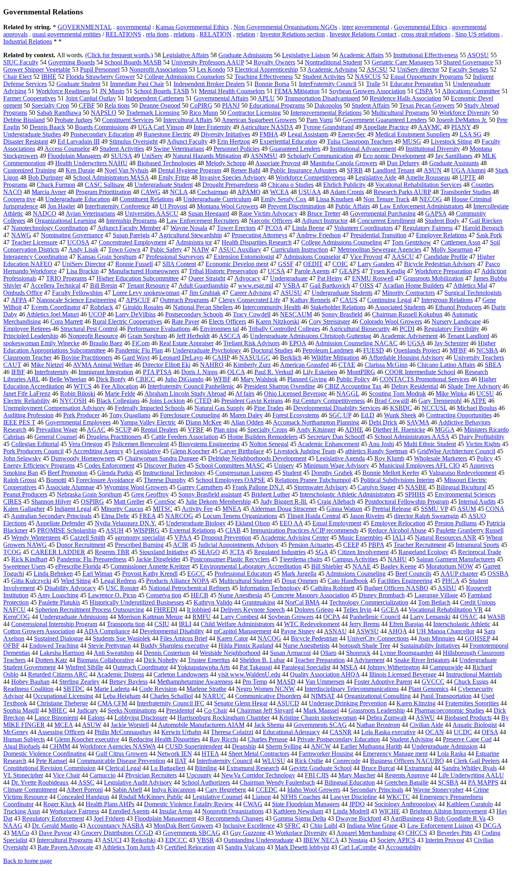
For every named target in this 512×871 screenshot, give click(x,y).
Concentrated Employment (132, 242)
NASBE (416, 487)
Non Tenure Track (386, 199)
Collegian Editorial (35, 444)
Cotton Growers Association (39, 631)
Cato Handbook (348, 580)
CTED (203, 400)
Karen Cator (232, 638)
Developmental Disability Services (336, 407)
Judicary (87, 710)
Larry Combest (239, 616)
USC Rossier (122, 588)
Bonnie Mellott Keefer (390, 472)
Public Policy (353, 379)
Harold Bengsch (483, 227)
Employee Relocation (398, 523)
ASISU (447, 588)
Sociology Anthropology (405, 804)
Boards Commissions (101, 127)
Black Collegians (118, 400)
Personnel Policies (237, 148)
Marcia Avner (49, 191)
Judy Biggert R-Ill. (284, 501)
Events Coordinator (55, 307)
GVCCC (433, 681)
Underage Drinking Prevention (348, 703)
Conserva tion (163, 595)
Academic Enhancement (328, 444)
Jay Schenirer (451, 343)
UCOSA (78, 242)
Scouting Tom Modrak (397, 393)
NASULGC (254, 357)
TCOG (12, 552)
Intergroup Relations (447, 299)
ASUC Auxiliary (239, 249)
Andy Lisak (83, 249)
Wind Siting (76, 580)
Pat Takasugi (256, 667)
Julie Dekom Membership (218, 501)
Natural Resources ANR (445, 537)
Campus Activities (355, 559)
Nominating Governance (72, 235)
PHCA (450, 580)
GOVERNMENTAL (85, 27)
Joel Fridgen (109, 818)
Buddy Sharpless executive (174, 645)
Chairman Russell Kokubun (407, 314)
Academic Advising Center (294, 537)
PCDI (407, 328)
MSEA (349, 667)
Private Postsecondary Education (338, 739)
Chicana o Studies (291, 184)
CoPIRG (201, 105)
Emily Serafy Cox (283, 199)
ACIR (180, 544)
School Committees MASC (229, 465)
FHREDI (165, 609)
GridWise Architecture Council (456, 451)
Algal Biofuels (21, 746)
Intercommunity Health (271, 307)
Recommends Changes (235, 818)
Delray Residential (414, 386)
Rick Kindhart (29, 559)
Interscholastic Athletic (461, 624)
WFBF (222, 379)
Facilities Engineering (405, 580)
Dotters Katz (51, 660)
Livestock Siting (451, 141)
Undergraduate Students (342, 292)
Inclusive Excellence (249, 825)
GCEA (390, 609)
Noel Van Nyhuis (126, 170)
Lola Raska (451, 753)
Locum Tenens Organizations (240, 516)
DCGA (492, 825)
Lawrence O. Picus (112, 595)
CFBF (87, 105)
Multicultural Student (245, 580)
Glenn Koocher (190, 451)
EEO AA (291, 523)
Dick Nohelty (161, 660)
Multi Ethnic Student (430, 444)
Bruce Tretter (323, 213)
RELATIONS (123, 34)
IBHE (48, 76)
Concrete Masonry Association (310, 595)
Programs (15, 184)
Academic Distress (120, 674)
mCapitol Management (242, 631)
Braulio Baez (105, 343)
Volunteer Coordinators (363, 227)
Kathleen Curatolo (469, 804)
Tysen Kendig (387, 271)
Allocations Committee (471, 91)
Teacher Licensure (34, 242)
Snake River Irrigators (422, 660)
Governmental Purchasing (383, 213)
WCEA (279, 191)
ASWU (425, 717)
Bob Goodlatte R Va (460, 818)
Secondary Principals (376, 789)
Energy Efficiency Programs (39, 465)
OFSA (490, 732)
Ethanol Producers (458, 307)
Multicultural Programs (400, 112)
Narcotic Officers (270, 220)
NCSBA (487, 350)
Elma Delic (115, 516)
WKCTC (398, 796)
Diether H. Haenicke (399, 429)
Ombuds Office (22, 292)
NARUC (214, 696)
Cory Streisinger (329, 321)
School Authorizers (206, 782)
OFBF (11, 645)
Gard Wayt (136, 357)
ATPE (478, 400)
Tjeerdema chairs (300, 559)
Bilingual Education (349, 782)
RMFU (201, 616)
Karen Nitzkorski (277, 321)
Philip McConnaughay (123, 732)
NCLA (179, 191)
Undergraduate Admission (445, 746)
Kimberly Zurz (252, 364)
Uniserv (284, 465)
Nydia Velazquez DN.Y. (125, 523)
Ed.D (367, 415)
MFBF (458, 350)
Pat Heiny (329, 278)
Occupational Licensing (63, 696)
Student (292, 472)
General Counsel (55, 436)
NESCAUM (296, 314)
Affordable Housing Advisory (406, 357)
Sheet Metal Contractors (258, 753)
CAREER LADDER (58, 552)
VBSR (205, 840)
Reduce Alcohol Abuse (397, 530)
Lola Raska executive (388, 732)
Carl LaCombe (357, 847)
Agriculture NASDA (266, 127)
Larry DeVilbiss (135, 314)
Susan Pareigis (131, 235)
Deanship (244, 746)
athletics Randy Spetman (376, 451)
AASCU (403, 256)
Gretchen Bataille (406, 782)
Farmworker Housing (326, 753)
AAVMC (430, 127)
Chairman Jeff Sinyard (265, 710)
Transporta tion (126, 624)
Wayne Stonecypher (438, 789)
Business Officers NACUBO (407, 760)
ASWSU (367, 631)
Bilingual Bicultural (461, 487)
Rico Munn (203, 112)
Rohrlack (101, 307)
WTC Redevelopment (312, 624)
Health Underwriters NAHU (91, 163)
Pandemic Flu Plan (139, 350)
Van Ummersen (324, 681)
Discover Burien (165, 465)
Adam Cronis (347, 191)
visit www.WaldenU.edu (249, 674)
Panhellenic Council (375, 616)
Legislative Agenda (340, 458)
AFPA (19, 299)
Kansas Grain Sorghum (106, 256)
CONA (495, 508)
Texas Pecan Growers (426, 105)
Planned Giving (307, 379)
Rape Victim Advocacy (268, 213)
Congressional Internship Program (54, 624)
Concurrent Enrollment (386, 220)
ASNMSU (264, 155)
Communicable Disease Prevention (121, 760)
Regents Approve (407, 775)
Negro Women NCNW (265, 688)
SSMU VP (434, 508)
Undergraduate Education (77, 199)
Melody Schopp (226, 163)
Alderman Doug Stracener (283, 508)
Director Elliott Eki (166, 364)
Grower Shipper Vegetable (36, 69)
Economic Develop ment (237, 263)
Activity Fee (197, 508)
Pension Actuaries (311, 544)
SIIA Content (179, 263)
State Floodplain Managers (306, 804)
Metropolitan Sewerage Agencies (379, 249)
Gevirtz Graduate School (320, 768)
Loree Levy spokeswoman (146, 292)
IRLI (185, 624)
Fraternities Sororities (472, 703)
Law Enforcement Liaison (440, 825)
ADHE (354, 429)
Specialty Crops (267, 429)
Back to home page (27, 860)
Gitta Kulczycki (31, 580)
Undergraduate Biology (196, 523)
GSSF (286, 263)
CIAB (233, 530)
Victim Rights (483, 444)
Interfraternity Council (224, 760)
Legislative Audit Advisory (138, 782)
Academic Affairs (361, 55)
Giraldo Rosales (143, 307)
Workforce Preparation (443, 271)
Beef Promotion (68, 472)
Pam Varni (319, 119)
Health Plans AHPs (110, 804)
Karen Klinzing (416, 703)
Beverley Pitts (454, 832)
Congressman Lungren (244, 472)
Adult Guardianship (203, 285)
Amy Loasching (58, 595)
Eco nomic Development (394, 155)
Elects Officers (227, 321)
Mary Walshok (259, 379)
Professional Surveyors (175, 256)
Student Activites (323, 76)
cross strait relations (425, 34)
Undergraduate (289, 278)
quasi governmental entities (66, 34)
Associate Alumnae (70, 487)
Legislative (147, 451)
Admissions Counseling (356, 573)
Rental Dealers (159, 429)
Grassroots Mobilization (433, 278)
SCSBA (448, 782)
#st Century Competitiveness (328, 400)
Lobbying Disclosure (141, 717)
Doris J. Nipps (199, 371)
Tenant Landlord (468, 335)
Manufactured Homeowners (143, 271)
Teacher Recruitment (420, 544)
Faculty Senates (468, 69)
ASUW (91, 724)
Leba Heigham (121, 696)
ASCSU (377, 69)
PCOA (273, 227)
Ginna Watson (344, 508)
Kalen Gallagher (24, 508)
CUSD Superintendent (193, 746)
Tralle (373, 83)
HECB (199, 595)
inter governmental (365, 27)
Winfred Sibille (84, 667)
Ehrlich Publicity (344, 184)
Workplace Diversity (301, 832)
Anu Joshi (381, 444)
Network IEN (174, 753)
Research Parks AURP (402, 191)
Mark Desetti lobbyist (302, 847)
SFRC (292, 825)
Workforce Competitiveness (311, 177)
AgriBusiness (407, 818)
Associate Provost (277, 163)
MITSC (162, 508)
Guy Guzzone (248, 832)
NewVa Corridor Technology (258, 775)
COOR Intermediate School (420, 371)
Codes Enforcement (109, 465)
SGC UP (340, 415)
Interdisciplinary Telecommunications (351, 688)
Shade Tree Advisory (474, 386)
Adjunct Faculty (187, 141)
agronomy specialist (140, 537)
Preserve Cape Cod (467, 739)
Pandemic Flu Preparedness (91, 559)
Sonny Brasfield (342, 314)
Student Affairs (371, 105)
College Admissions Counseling (341, 242)
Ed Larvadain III (79, 141)
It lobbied (199, 609)
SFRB (355, 170)
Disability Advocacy (70, 588)
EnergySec (352, 134)
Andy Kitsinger (316, 429)
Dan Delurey (403, 163)
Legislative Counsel (217, 796)
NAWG (21, 235)
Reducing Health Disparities (164, 739)
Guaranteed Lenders (294, 148)
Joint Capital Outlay (91, 98)
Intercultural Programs (65, 840)
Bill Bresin (103, 285)
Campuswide (446, 667)
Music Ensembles (360, 537)
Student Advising (411, 739)
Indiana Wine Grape (372, 825)
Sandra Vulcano (245, 847)
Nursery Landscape (456, 321)
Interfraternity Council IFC (170, 703)
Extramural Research (252, 768)
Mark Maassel (321, 710)
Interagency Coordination (35, 256)
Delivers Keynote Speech (252, 609)
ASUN (433, 170)
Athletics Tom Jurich (128, 847)
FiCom (141, 343)
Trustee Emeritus (209, 660)
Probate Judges (73, 119)
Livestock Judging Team (305, 451)
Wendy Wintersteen (35, 537)
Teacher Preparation (319, 660)
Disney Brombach (382, 595)
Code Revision (158, 688)
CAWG (150, 191)
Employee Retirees (27, 328)
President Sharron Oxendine (279, 386)
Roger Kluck (59, 804)
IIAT (181, 760)
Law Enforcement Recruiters (202, 220)
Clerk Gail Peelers (477, 760)
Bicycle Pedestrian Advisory (440, 263)
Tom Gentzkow (411, 242)
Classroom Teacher (27, 357)
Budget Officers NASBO (396, 588)
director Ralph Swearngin (426, 516)
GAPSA (435, 213)
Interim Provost (444, 840)
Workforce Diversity (464, 112)
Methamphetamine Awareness (195, 681)
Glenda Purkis (115, 472)
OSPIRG (92, 501)
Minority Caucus (122, 508)
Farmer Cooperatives (29, 98)
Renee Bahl (245, 170)
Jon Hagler (61, 206)
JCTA (237, 552)
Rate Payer (185, 321)
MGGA (444, 429)
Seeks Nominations (132, 710)
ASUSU (291, 292)
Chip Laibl (323, 825)
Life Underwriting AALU (471, 775)
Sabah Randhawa (59, 112)
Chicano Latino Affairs (446, 364)
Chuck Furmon (56, 184)
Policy (485, 458)
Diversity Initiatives (225, 134)
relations (184, 34)
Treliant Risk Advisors (251, 343)
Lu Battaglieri (167, 768)
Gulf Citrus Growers (122, 753)
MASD (286, 681)
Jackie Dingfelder (158, 559)
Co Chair (215, 710)
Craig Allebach (336, 501)
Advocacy (247, 278)
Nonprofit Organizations (233, 811)
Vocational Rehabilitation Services (418, 184)
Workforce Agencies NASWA (118, 746)
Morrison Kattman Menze (150, 616)
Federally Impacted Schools (150, 407)
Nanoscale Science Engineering (76, 299)
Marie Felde (120, 393)
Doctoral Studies (272, 350)
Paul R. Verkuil (273, 371)
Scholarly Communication (320, 155)
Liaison (261, 796)
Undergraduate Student (163, 184)
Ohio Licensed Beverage (295, 393)
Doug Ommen (300, 580)
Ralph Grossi (19, 480)
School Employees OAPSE (230, 480)
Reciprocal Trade (479, 552)
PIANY (461, 127)
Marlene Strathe (206, 688)
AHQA (397, 631)
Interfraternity (51, 371)
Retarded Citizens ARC (58, 674)
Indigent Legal (72, 508)
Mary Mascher (356, 775)
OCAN (434, 732)
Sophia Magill (21, 710)
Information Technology (270, 588)
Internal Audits (477, 501)
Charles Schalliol (171, 696)
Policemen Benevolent (140, 444)
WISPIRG (146, 530)
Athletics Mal (470, 285)
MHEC (57, 710)
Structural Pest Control (89, 328)
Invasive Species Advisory (232, 177)
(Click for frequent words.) (119, 55)
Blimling (206, 768)
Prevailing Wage (57, 429)
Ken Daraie (80, 170)
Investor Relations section (292, 34)
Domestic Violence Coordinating (44, 753)
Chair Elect (17, 76)
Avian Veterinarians (90, 213)
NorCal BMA (302, 602)
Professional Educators (243, 573)
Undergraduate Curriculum (217, 199)
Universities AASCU (151, 213)
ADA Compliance (107, 631)
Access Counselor (67, 148)
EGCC (196, 573)
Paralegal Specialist (306, 667)
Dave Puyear (55, 832)
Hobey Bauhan (30, 681)
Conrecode (346, 760)
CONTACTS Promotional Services (424, 379)
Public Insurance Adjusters (303, 170)
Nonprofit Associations (158, 69)
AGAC (96, 429)
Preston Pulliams (456, 523)
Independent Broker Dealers (209, 83)
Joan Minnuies (436, 638)
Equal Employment (336, 523)
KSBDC (401, 407)
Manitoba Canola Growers (343, 163)
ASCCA (229, 335)
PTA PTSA (157, 371)
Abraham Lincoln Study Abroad (185, 393)
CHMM (60, 746)
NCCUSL (434, 407)
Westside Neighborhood (230, 652)
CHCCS (416, 832)
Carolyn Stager (377, 487)
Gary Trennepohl (440, 400)
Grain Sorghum (147, 335)
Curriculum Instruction (299, 249)
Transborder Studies (465, 191)
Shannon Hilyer (51, 501)
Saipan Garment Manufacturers (455, 559)
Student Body (442, 220)
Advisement (369, 660)
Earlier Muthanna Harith (371, 746)
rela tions (157, 34)
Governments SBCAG (191, 832)
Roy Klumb (389, 458)
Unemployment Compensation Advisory (54, 407)
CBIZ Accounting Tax (353, 386)
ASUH (115, 530)
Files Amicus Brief (183, 638)
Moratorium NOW (449, 566)
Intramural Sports (477, 544)
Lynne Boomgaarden (406, 652)
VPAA (183, 537)
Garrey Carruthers (200, 487)
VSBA (291, 285)
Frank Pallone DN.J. (258, 487)
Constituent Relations (147, 199)
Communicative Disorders (268, 696)
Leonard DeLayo (181, 357)
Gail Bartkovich (330, 285)
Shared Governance (468, 62)
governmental (133, 27)
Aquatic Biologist (474, 724)
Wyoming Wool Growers (136, 487)
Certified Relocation (189, 847)
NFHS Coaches (300, 796)
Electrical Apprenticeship (266, 69)
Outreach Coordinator (140, 667)
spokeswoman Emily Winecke (41, 343)
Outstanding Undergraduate (259, 840)
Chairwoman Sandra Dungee (161, 458)
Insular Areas (175, 811)
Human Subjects (24, 739)
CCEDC (267, 789)
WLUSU (273, 760)
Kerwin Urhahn (181, 732)
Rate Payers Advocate (65, 847)
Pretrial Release (391, 508)
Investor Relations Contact (363, 34)
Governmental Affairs (221, 98)
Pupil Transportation (446, 696)
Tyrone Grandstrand (328, 127)
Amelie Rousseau (428, 177)
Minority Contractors (408, 292)
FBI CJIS (317, 775)
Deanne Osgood (159, 105)
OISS (367, 285)
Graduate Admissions (245, 55)
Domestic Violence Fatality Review (189, 804)
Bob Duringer (45, 177)
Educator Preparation (416, 83)
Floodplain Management (165, 818)
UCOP (97, 314)
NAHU (397, 559)
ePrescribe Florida (78, 566)
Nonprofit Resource (93, 335)
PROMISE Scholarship (66, 530)
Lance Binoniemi (56, 717)
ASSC (86, 782)
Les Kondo (211, 69)
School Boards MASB (133, 62)
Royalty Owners (274, 62)
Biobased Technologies (166, 163)
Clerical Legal (123, 768)
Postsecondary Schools (194, 314)
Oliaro (328, 652)
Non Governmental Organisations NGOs (285, 27)
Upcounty (199, 775)
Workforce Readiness (63, 91)
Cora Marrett (66, 321)
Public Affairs (352, 206)
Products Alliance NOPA (177, 580)
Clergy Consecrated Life (249, 299)
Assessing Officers (61, 732)
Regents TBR (112, 552)
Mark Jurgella (299, 573)
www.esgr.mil (255, 285)
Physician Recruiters (151, 775)
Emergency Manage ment (395, 753)
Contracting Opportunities (459, 415)
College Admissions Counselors (184, 76)
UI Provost (173, 206)
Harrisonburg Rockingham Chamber (223, 717)
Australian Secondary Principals (51, 516)
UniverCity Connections (378, 638)
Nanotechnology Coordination (49, 227)
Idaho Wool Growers (313, 789)
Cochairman (212, 191)
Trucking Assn (21, 811)
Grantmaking (258, 602)
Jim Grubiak (204, 292)
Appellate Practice (386, 127)
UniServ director (418, 69)
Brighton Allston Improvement (448, 811)
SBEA (493, 364)
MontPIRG (361, 371)
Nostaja (358, 840)
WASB (496, 616)
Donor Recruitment (80, 544)
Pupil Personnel (100, 69)
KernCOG (16, 616)
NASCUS (368, 76)
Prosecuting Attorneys (259, 235)
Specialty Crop (50, 105)
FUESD (373, 350)
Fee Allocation (119, 386)
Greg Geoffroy (150, 494)
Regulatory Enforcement (53, 818)
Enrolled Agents (129, 811)
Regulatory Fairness (427, 227)
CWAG (252, 804)
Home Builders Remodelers (263, 436)
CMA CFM (112, 703)
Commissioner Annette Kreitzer (150, 566)
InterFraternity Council (327, 83)
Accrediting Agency (98, 451)
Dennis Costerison (167, 652)
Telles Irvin (357, 609)
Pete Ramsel (51, 760)
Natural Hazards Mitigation (206, 155)
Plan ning (226, 429)
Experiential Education (288, 141)
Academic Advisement (409, 335)
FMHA (269, 134)
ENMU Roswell (373, 278)
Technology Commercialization (368, 602)
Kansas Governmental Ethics (192, 27)
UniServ (152, 155)
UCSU (485, 393)
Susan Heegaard (208, 213)
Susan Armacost (290, 652)
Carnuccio (103, 775)
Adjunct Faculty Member (129, 227)
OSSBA (498, 573)
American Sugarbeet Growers (259, 119)
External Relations (192, 530)
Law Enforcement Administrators (422, 206)
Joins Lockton (167, 400)
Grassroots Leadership (376, 710)
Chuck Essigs (471, 681)
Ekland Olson (252, 523)
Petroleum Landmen (328, 350)
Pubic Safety (166, 249)
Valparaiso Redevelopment (462, 472)
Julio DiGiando (184, 379)
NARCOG (179, 516)
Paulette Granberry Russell (470, 530)
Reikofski (143, 840)
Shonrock (358, 652)
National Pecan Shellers (203, 307)
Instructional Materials (474, 674)
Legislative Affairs (185, 55)
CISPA (424, 91)
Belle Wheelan (67, 379)
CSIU (161, 624)
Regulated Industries (280, 552)
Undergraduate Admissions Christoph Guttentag (310, 335)
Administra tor (194, 242)
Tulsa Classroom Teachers (360, 141)
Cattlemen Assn (460, 242)
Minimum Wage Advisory (336, 465)
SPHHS (415, 494)
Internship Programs (131, 220)
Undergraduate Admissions (74, 616)
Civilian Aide (426, 724)
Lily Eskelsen (320, 371)
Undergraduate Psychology (206, 350)
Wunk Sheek (400, 415)
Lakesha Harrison (62, 652)
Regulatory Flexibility (451, 328)
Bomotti (56, 480)
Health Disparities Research (257, 242)
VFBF (196, 429)
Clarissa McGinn (386, 364)
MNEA (231, 508)
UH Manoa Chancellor (445, 631)
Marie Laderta (112, 688)
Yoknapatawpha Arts (203, 667)
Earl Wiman (97, 573)
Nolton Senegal (268, 444)
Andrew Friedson (318, 235)
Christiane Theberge (62, 703)
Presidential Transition (378, 235)
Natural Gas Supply (219, 407)
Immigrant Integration (105, 371)
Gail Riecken (485, 220)
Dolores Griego (314, 609)
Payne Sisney (298, 631)
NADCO (44, 213)
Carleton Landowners (181, 674)
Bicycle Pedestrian (314, 638)
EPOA (297, 343)
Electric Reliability (26, 400)
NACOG (269, 638)
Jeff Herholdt (193, 335)
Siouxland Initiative (163, 552)
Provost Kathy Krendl (150, 573)
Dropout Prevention (226, 537)
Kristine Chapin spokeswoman (318, 717)
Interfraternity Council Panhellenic (191, 386)
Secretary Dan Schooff (336, 436)
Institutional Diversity (433, 148)
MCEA (63, 724)
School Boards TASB (161, 91)
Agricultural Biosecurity (359, 328)
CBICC (145, 379)
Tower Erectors (236, 227)
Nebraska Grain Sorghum (89, 494)
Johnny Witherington (393, 667)
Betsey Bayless (128, 681)
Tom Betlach (434, 602)
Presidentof (180, 710)
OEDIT (313, 263)
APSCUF (138, 299)
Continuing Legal (389, 299)
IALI (398, 537)
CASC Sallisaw (105, 184)
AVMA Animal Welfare (103, 364)
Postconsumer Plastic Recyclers (230, 559)
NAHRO (212, 364)
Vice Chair (66, 775)
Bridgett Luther (270, 494)
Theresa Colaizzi (232, 732)
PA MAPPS (483, 782)
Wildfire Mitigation (335, 357)
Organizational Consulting (377, 696)
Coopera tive (19, 199)
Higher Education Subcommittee (137, 278)
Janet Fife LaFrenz (26, 393)
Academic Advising (332, 69)
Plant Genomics (428, 688)
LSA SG (471, 134)
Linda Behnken (53, 573)
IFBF (18, 371)
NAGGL (347, 393)
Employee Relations (441, 235)
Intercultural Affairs (187, 119)
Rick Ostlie (309, 760)
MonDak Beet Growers (183, 825)
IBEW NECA (321, 840)
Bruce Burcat (378, 768)
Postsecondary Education (102, 134)
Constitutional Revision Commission (49, 768)
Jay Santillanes (453, 155)
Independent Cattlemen (155, 98)
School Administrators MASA (111, 177)
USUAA (309, 191)
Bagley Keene (398, 566)
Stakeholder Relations (338, 307)
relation (245, 34)
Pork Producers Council (33, 451)
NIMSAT (323, 696)
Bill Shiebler (327, 566)
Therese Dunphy (165, 480)
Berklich (291, 357)
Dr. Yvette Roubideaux (40, 782)
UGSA (416, 343)
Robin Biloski (77, 393)
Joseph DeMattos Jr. (461, 119)
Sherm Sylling (284, 746)
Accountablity (403, 847)
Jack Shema (269, 724)
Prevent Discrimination (297, 206)
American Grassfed (304, 364)
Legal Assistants (308, 134)
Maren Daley (246, 415)
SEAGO (209, 552)
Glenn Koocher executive (86, 739)
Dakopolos (328, 105)
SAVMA (418, 422)
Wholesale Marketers (440, 458)
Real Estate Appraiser (186, 343)
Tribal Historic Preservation (223, 271)
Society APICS (396, 840)
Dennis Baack (47, 127)
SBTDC (73, 688)
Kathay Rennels (310, 299)
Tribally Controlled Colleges (284, 328)
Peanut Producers (25, 494)
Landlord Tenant (393, 170)
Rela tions (117, 105)
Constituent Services (128, 119)
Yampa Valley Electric (148, 422)
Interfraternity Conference (117, 206)
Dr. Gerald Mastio (55, 825)
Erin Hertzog (233, 141)
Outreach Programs (184, 299)
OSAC (469, 616)
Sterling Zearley (79, 681)
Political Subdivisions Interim (397, 480)
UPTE (468, 177)
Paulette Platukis (59, 602)
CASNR (341, 732)
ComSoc (165, 501)
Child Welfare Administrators (237, 624)
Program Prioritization (103, 191)
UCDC (463, 732)
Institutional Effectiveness (425, 55)
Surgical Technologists (473, 292)
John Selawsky (22, 458)
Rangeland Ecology (423, 552)
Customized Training (29, 170)
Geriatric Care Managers (403, 62)
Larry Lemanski (430, 616)
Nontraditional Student (333, 62)
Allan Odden (247, 422)
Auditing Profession (28, 415)
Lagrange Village (436, 595)
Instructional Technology (174, 472)
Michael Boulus (477, 407)
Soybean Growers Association (367, 91)
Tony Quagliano (129, 415)
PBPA (376, 544)
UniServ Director (84, 263)
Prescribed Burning (139, 544)
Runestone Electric (167, 134)
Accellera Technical (55, 285)
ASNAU (335, 631)
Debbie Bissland (24, 119)
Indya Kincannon (174, 789)
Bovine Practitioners (86, 357)
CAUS (349, 299)
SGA (321, 552)
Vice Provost (366, 256)
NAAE (361, 566)
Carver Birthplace (241, 451)
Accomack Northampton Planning (316, 422)
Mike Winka (451, 393)
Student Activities (122, 148)
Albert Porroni (84, 789)
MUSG (411, 141)
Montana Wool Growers (227, 206)
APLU (266, 98)
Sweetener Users (24, 566)
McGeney (15, 732)
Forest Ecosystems (295, 415)
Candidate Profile (446, 256)
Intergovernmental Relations (326, 112)
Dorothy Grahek (332, 472)
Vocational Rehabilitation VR (445, 609)
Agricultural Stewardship (190, 235)
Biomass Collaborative (105, 660)
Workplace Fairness (74, 811)
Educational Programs (277, 105)
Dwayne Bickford (358, 818)
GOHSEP (477, 638)
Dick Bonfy (111, 379)
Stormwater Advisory (321, 487)
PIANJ (231, 105)
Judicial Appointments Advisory (238, 544)
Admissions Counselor (311, 256)
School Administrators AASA (411, 436)
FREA (147, 516)
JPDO (357, 804)
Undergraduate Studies (32, 134)
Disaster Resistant (25, 141)
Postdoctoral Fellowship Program (407, 501)
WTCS (83, 386)
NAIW (200, 249)
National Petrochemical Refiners (189, 588)
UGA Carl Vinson (161, 127)
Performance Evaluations (158, 328)
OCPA (331, 616)
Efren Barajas (406, 624)
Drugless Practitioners (114, 436)
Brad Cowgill (391, 400)
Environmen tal (219, 328)
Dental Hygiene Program (189, 170)
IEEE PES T (19, 422)
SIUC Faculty (20, 62)
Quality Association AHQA (325, 674)
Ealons (96, 717)
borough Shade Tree (364, 645)
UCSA (276, 271)
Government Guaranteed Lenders (384, 119)
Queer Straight (206, 278)
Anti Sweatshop (114, 652)
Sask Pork (489, 235)
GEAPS (349, 271)
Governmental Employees (78, 422)
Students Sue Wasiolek (121, 638)
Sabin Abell (127, 789)
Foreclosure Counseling (190, 415)
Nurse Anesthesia (240, 595)
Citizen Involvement (363, 552)
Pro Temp (254, 681)
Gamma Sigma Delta (299, 818)
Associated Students (400, 307)
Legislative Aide (375, 177)
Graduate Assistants (454, 163)
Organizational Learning (65, 220)
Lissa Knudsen (335, 199)
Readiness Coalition (28, 688)
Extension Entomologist (244, 256)
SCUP (123, 429)
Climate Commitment (30, 789)
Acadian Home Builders (413, 285)
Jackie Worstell (130, 724)
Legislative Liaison (306, 55)
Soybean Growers (291, 616)
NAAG (12, 825)
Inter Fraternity (212, 127)
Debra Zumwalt (386, 717)
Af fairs (244, 393)
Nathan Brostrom (378, 724)
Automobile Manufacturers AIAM (201, 724)
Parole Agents (312, 271)
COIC (340, 263)
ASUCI (112, 840)
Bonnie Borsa (271, 83)
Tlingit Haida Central (313, 516)
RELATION (216, 34)
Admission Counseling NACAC (356, 343)
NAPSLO (103, 112)
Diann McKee (204, 422)
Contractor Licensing (254, 112)
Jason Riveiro (367, 516)
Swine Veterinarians (179, 148)
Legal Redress (118, 580)
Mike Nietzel (47, 364)
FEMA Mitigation (297, 91)
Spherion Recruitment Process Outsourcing (89, 609)
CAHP (221, 357)
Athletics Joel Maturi (52, 314)
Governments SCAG (320, 724)
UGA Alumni (468, 170)
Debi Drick (383, 422)
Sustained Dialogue (58, 638)
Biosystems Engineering (209, 444)
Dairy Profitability (481, 436)
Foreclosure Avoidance (105, 480)
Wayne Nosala (188, 227)
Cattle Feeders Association (184, 436)
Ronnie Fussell (134, 263)
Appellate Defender (60, 523)
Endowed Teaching (53, 645)
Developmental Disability (172, 631)
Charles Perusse (268, 739)
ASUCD (288, 703)
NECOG (430, 199)
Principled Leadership (30, 335)
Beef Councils (413, 573)
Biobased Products (468, 717)
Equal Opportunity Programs (426, 76)
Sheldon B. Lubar (262, 660)
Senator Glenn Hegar (241, 703)
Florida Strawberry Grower (100, 76)
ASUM (466, 508)
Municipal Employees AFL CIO (419, 465)
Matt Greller (129, 501)
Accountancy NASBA (115, 825)
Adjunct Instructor (325, 220)
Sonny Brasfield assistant (210, 494)
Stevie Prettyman (109, 645)
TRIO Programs (66, 278)
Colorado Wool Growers (391, 321)
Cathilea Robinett (332, 588)
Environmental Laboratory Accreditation (251, 566)
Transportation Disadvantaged (322, 98)
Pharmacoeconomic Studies (449, 710)
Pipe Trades (269, 407)
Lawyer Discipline (353, 796)
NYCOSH (73, 400)
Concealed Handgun (83, 796)
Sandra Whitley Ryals (469, 768)
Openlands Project (417, 350)
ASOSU (478, 55)
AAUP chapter (459, 573)
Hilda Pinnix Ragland (245, 645)
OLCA (236, 371)
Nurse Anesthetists (306, 645)
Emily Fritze (174, 177)
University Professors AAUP (207, 62)
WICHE (389, 811)
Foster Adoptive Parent (383, 681)
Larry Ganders (376, 263)
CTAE (346, 364)
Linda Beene (308, 227)
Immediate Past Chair (137, 83)
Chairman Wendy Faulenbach (277, 782)
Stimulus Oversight (133, 141)
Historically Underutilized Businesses (137, 602)
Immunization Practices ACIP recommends (304, 530)
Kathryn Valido (213, 602)
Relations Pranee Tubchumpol (313, 480)
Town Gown (124, 249)
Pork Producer (81, 415)
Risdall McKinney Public (151, 796)
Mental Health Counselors (232, 91)
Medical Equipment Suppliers (412, 134)
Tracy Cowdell (251, 314)
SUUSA (121, 155)
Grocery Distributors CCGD (117, 832)
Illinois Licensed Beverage (402, 674)
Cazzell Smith (87, 537)
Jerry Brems (364, 624)
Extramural (418, 768)
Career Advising (250, 292)
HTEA (210, 753)
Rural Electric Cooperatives (127, 321)
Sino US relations (477, 34)
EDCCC (176, 840)
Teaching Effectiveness (263, 76)
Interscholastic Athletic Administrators (347, 494)
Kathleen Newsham (298, 811)
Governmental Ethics (420, 27)
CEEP (351, 544)
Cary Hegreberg (225, 789)
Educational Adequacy (291, 732)
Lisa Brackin (82, 271)
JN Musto (112, 91)
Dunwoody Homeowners (83, 458)
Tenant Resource (148, 285)
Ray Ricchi (224, 739)
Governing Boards (71, 62)
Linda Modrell (351, 811)
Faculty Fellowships (77, 292)
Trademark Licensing (153, 112)
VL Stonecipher (23, 775)
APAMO (248, 191)
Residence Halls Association (405, 98)
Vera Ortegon (85, 444)
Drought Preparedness (230, 184)
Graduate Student (78, 83)
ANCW (321, 746)
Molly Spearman (452, 249)
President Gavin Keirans (252, 400)
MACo (20, 832)
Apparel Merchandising (366, 832)
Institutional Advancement (363, 148)
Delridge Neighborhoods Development (257, 458)
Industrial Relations (27, 41)
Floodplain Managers (74, 155)
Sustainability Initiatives (430, 645)
